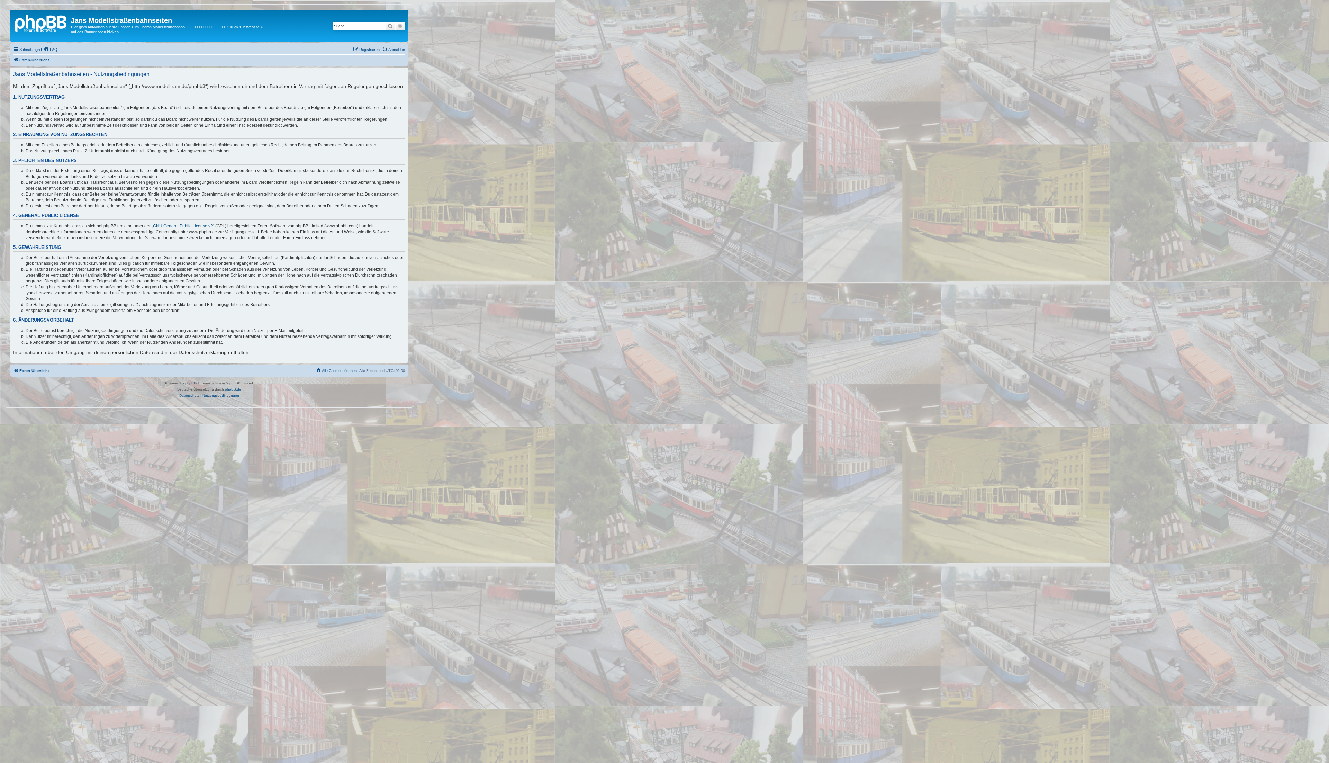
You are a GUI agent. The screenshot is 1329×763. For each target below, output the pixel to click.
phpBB (190, 383)
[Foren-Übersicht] (41, 22)
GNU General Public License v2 (183, 226)
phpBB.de (233, 389)
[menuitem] (50, 49)
